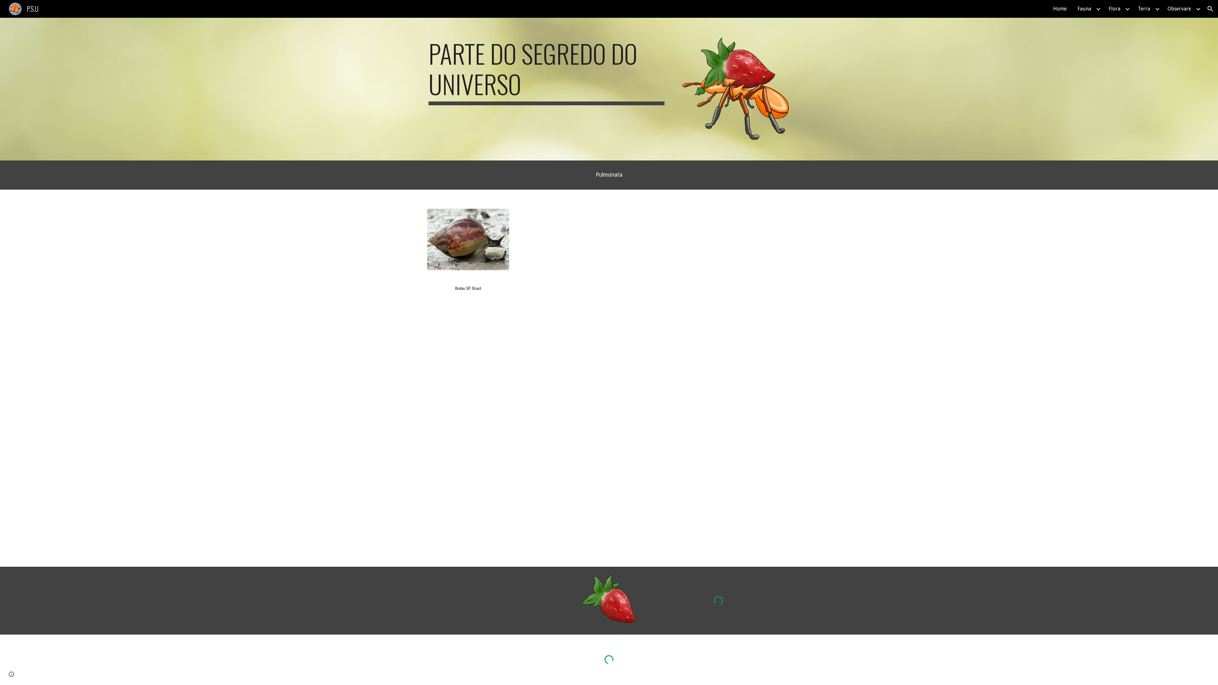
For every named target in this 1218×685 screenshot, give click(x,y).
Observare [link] (1179, 9)
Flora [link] (1114, 9)
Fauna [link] (1084, 9)
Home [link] (1060, 9)
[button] (1210, 8)
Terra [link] (1144, 9)
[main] (546, 72)
